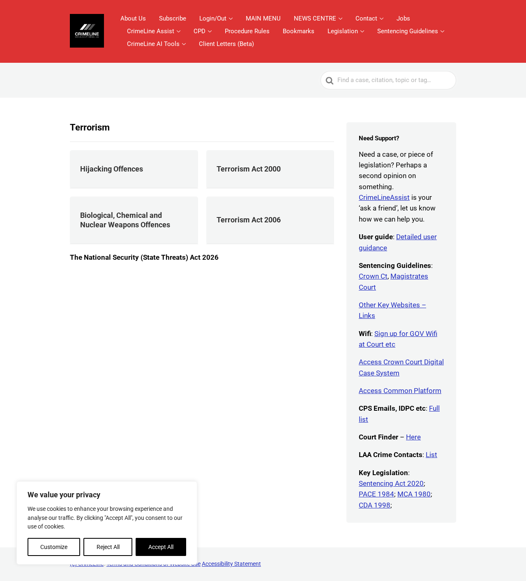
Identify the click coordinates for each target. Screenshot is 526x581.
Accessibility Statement (231, 563)
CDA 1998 (374, 505)
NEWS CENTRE (315, 18)
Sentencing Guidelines (407, 31)
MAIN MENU (263, 18)
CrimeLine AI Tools (153, 44)
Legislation (343, 31)
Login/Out (212, 18)
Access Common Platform (400, 391)
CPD (199, 31)
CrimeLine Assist (150, 31)
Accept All (160, 547)
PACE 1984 (376, 494)
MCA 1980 (414, 494)
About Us (133, 18)
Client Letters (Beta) (226, 44)
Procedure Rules (247, 31)
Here (413, 437)
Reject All (108, 547)
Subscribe (172, 18)
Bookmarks (298, 31)
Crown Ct (373, 276)
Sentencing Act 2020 (391, 483)
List (431, 455)
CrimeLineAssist (384, 197)
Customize (53, 547)
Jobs (403, 18)
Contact (366, 18)
